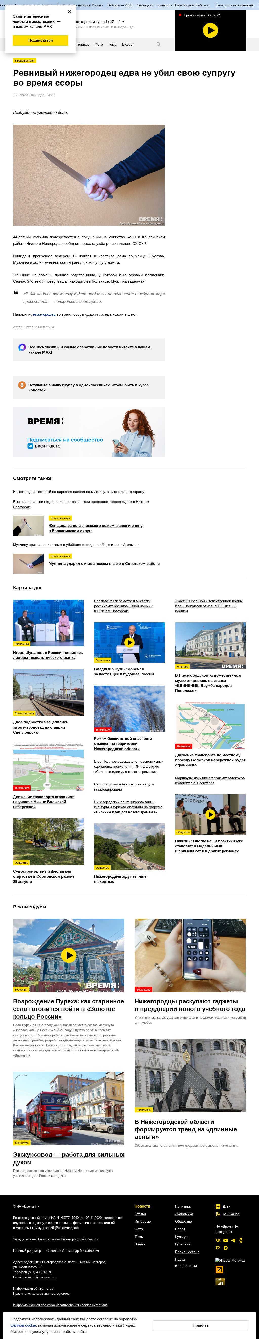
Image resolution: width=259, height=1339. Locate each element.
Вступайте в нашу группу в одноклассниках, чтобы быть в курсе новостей (88, 387)
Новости (142, 1206)
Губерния (183, 1244)
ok (240, 1240)
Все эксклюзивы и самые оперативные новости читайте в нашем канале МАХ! (89, 349)
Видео (140, 1244)
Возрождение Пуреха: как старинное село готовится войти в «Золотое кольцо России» (68, 1004)
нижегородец (44, 314)
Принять (201, 1325)
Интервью (143, 1221)
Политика (183, 1206)
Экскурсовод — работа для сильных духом (68, 1153)
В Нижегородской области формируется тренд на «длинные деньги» (186, 1124)
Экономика (184, 1214)
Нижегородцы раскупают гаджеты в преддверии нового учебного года (190, 1000)
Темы (139, 1237)
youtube (225, 1240)
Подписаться (40, 40)
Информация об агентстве (33, 1288)
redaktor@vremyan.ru (39, 1277)
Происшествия (24, 60)
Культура (182, 1237)
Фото (139, 1229)
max (225, 1247)
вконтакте (218, 1240)
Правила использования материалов (41, 1294)
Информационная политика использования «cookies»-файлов (60, 1305)
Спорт (180, 1229)
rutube (218, 1247)
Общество (183, 1221)
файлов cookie (23, 1325)
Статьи (140, 1214)
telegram (233, 1240)
